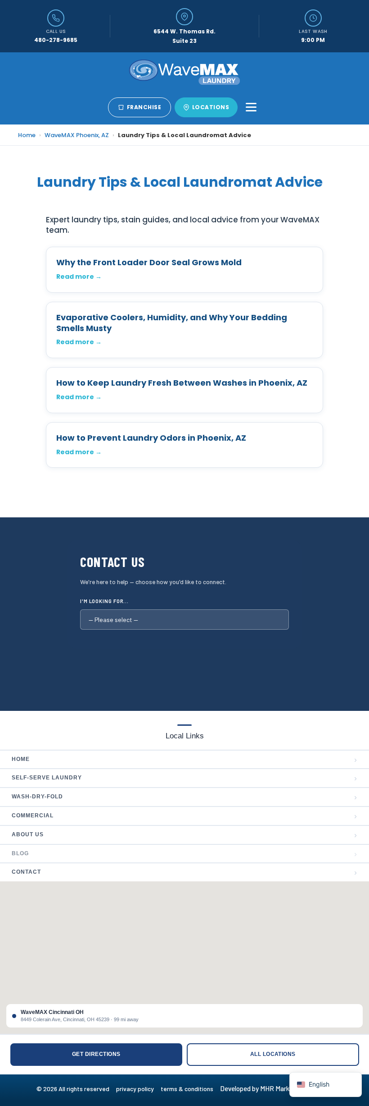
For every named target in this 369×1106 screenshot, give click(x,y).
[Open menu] (251, 107)
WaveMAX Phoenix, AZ (77, 135)
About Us (184, 834)
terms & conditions (190, 1088)
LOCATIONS (210, 107)
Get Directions (96, 1054)
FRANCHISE (144, 107)
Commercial (184, 815)
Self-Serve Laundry (184, 778)
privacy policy (138, 1088)
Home (27, 135)
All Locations (273, 1054)
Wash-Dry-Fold (184, 797)
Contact (184, 872)
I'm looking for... (104, 601)
